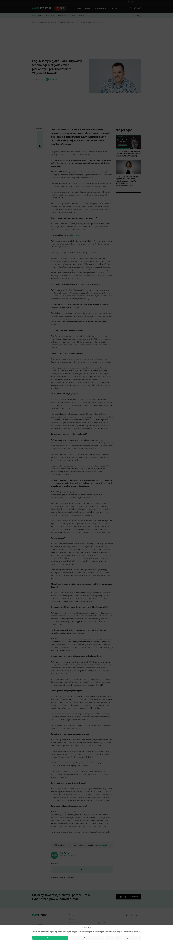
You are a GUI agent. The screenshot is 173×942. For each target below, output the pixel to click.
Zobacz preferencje (123, 938)
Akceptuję (50, 938)
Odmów (86, 938)
